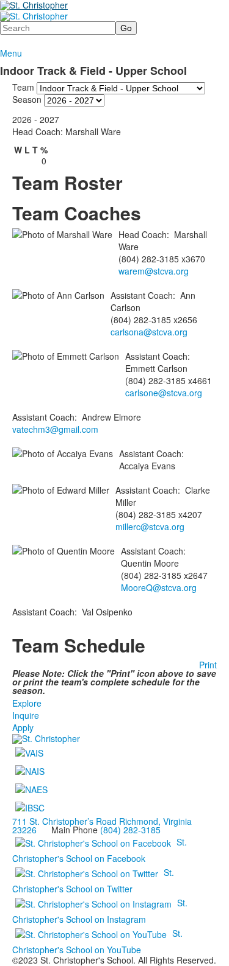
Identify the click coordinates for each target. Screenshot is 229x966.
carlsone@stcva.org (163, 393)
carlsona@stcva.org (149, 332)
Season (27, 99)
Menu (11, 53)
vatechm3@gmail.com (55, 429)
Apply (23, 727)
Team (23, 86)
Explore (27, 703)
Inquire (25, 715)
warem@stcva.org (153, 271)
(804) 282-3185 (130, 830)
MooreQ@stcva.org (159, 587)
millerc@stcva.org (149, 526)
